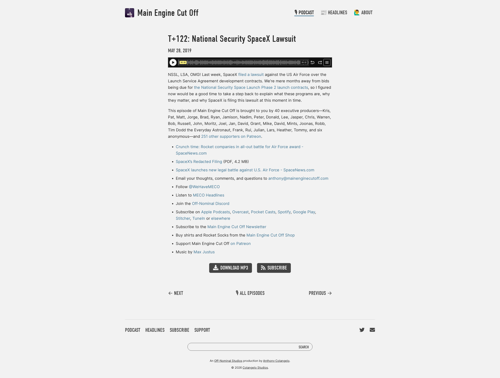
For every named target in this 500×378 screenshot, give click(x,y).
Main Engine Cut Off (166, 13)
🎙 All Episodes (250, 293)
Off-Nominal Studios (228, 361)
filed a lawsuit (251, 74)
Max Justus (204, 252)
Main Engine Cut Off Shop (270, 235)
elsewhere (220, 218)
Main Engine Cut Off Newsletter (236, 226)
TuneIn (198, 218)
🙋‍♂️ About (363, 13)
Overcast (240, 212)
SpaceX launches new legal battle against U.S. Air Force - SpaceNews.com (245, 170)
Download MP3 (234, 268)
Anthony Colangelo (276, 361)
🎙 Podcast (304, 13)
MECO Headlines (208, 195)
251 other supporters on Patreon (231, 136)
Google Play (304, 212)
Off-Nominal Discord (210, 203)
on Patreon (240, 243)
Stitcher (183, 218)
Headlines (155, 330)
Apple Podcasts (215, 212)
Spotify (284, 212)
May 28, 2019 (179, 51)
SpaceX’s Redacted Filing (199, 161)
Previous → (320, 293)
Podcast (132, 330)
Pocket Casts (263, 212)
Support (202, 330)
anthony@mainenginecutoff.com (298, 178)
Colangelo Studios (255, 367)
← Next (175, 293)
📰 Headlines (333, 13)
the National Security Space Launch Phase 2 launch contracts (251, 87)
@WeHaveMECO (204, 186)
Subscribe (277, 268)
